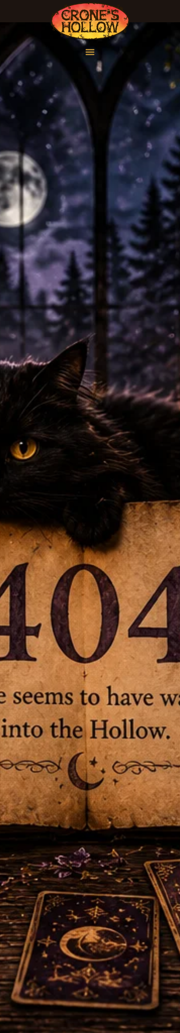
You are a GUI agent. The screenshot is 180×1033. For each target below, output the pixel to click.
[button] (90, 52)
